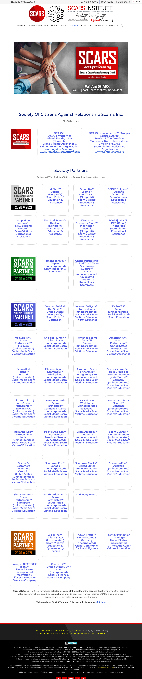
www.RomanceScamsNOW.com (60, 151)
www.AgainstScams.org (60, 149)
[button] (122, 25)
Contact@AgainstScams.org (94, 630)
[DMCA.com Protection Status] (71, 643)
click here (101, 602)
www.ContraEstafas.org (109, 151)
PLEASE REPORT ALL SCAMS (22, 2)
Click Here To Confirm (105, 668)
